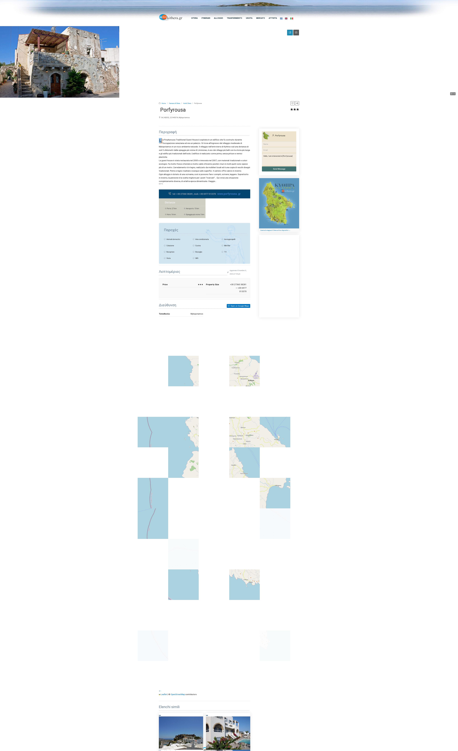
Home (164, 103)
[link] (181, 733)
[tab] (290, 32)
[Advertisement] (279, 273)
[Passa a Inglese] (286, 18)
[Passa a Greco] (281, 18)
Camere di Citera (174, 103)
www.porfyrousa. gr (229, 193)
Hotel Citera (187, 103)
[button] (293, 103)
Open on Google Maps (239, 306)
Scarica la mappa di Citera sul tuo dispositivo (274, 230)
